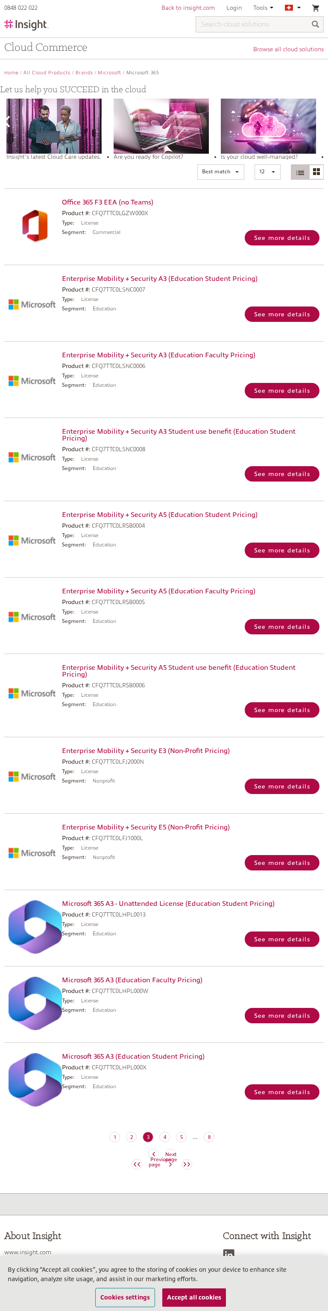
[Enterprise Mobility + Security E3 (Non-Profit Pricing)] (31, 774)
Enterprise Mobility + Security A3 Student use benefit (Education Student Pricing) (179, 435)
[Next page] (187, 1164)
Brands (84, 73)
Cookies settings (125, 1297)
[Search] (315, 24)
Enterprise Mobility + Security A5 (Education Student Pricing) (160, 514)
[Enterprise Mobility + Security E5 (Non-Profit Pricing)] (31, 850)
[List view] (300, 172)
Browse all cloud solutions (288, 49)
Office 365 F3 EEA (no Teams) (107, 202)
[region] (164, 1283)
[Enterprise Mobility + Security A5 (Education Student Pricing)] (31, 538)
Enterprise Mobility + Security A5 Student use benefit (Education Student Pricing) (179, 671)
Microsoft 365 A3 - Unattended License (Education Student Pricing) (168, 903)
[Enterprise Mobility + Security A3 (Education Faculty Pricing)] (31, 378)
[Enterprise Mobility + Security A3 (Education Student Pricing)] (31, 302)
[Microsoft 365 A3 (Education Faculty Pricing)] (31, 1003)
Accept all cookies (194, 1297)
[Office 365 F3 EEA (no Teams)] (31, 225)
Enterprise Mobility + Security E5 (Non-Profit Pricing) (146, 827)
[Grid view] (316, 172)
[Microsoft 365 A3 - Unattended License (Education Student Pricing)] (31, 927)
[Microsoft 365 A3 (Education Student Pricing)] (31, 1080)
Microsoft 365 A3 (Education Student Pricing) (133, 1056)
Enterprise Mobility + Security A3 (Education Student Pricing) (160, 278)
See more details (282, 237)
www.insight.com (27, 1252)
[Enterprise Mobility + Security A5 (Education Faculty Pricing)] (31, 614)
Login (234, 7)
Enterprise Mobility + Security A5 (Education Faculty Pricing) (158, 591)
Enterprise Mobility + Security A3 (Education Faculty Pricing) (158, 355)
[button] (220, 172)
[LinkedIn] (231, 1255)
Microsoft (109, 73)
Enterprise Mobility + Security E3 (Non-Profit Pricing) (146, 750)
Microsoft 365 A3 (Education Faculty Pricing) (132, 980)
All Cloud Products (46, 73)
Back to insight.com (188, 7)
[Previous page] (137, 1164)
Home (11, 73)
